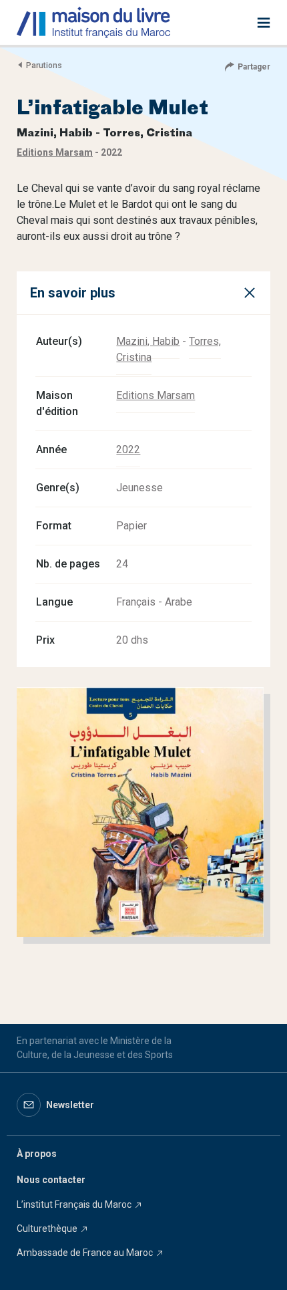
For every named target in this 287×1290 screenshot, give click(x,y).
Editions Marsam (155, 395)
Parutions (44, 65)
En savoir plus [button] (72, 293)
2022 (128, 449)
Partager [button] (254, 67)
